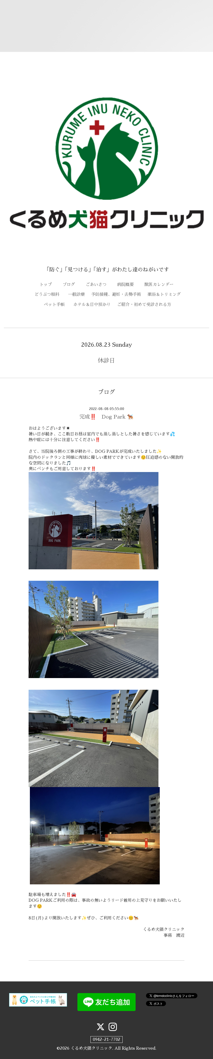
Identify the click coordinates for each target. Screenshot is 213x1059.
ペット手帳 (56, 305)
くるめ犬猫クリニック (91, 1048)
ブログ (71, 285)
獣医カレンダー (161, 285)
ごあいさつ (98, 285)
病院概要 (127, 285)
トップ (47, 285)
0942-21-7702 (106, 1039)
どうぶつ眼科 (49, 294)
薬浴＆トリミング (164, 294)
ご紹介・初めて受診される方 (144, 305)
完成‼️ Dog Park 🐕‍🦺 (106, 416)
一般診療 (76, 294)
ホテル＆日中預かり (92, 305)
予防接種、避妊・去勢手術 (116, 294)
